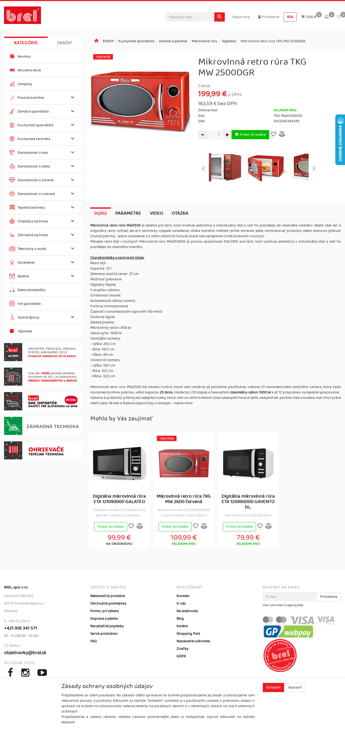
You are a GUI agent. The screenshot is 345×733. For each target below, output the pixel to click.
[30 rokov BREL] (43, 352)
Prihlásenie (270, 17)
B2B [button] (290, 17)
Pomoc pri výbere (104, 611)
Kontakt (183, 596)
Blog (180, 619)
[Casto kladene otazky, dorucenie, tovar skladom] (43, 377)
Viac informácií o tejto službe (283, 605)
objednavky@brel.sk (25, 653)
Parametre (128, 213)
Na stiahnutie (187, 611)
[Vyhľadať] (219, 17)
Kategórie (26, 43)
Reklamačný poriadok (107, 596)
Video (156, 213)
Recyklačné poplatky (107, 626)
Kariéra (182, 626)
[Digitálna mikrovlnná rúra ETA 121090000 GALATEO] (119, 463)
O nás (181, 603)
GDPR (181, 656)
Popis (100, 213)
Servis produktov (104, 634)
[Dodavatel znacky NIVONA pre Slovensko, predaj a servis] (43, 401)
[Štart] (96, 41)
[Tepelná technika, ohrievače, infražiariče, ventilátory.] (43, 450)
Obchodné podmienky (108, 603)
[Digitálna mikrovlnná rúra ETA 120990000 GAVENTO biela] (248, 463)
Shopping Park (188, 634)
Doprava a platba (104, 619)
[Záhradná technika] (43, 426)
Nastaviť (295, 687)
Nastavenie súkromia (193, 641)
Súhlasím (273, 687)
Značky (64, 43)
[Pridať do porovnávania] (282, 134)
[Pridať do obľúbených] (273, 134)
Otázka (180, 213)
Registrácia (241, 17)
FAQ (93, 641)
